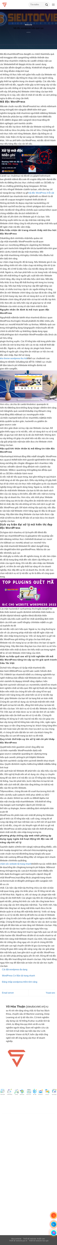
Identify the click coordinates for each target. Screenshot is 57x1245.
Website (28, 25)
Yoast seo (50, 993)
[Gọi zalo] (54, 1224)
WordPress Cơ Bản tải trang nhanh (18, 975)
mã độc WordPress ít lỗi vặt (41, 193)
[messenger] (54, 1233)
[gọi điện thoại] (54, 1215)
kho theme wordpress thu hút (13, 358)
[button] (53, 4)
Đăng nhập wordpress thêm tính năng (19, 982)
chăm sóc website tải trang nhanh (15, 864)
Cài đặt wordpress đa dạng (14, 969)
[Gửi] (46, 4)
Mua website (16, 1239)
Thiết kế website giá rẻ (18, 1241)
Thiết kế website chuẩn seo (34, 1239)
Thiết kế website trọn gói (39, 1241)
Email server (8, 993)
